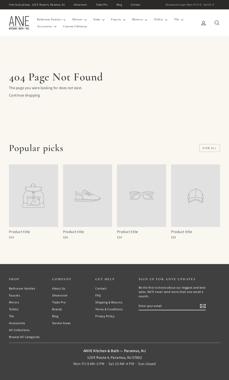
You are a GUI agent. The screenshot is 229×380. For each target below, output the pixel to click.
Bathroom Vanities (49, 19)
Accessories (45, 26)
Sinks (97, 19)
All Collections (19, 330)
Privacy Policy (104, 316)
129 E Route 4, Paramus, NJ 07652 (114, 357)
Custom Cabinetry (75, 26)
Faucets (116, 19)
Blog (119, 4)
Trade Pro (102, 4)
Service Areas (61, 323)
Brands (57, 309)
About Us (58, 288)
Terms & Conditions (109, 309)
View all (210, 148)
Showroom (80, 4)
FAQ (98, 295)
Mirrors (77, 19)
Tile (177, 19)
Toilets (159, 19)
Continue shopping (24, 95)
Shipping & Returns (108, 302)
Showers (138, 19)
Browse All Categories (24, 337)
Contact (135, 4)
